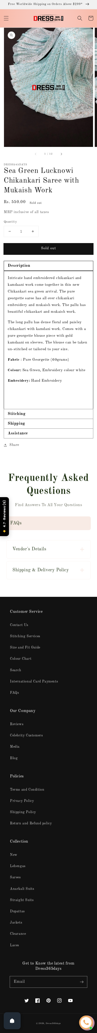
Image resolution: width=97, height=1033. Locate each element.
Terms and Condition (27, 789)
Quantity (10, 221)
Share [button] (14, 445)
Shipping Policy (23, 812)
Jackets (16, 922)
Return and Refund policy (31, 823)
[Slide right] (61, 153)
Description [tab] (19, 266)
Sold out (48, 248)
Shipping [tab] (16, 424)
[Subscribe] (81, 981)
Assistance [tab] (18, 433)
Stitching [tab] (16, 414)
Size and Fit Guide (25, 647)
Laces (14, 945)
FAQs (14, 692)
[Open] (12, 1020)
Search (15, 670)
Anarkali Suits (22, 889)
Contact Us (19, 625)
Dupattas (17, 911)
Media (15, 746)
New (13, 855)
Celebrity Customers (26, 735)
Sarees (15, 877)
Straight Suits (22, 900)
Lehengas (18, 866)
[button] (6, 18)
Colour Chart (20, 659)
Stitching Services (25, 636)
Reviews (16, 724)
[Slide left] (35, 153)
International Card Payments (34, 681)
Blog (14, 758)
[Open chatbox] (86, 1023)
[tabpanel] (48, 340)
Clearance (18, 934)
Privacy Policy (22, 801)
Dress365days (53, 1024)
